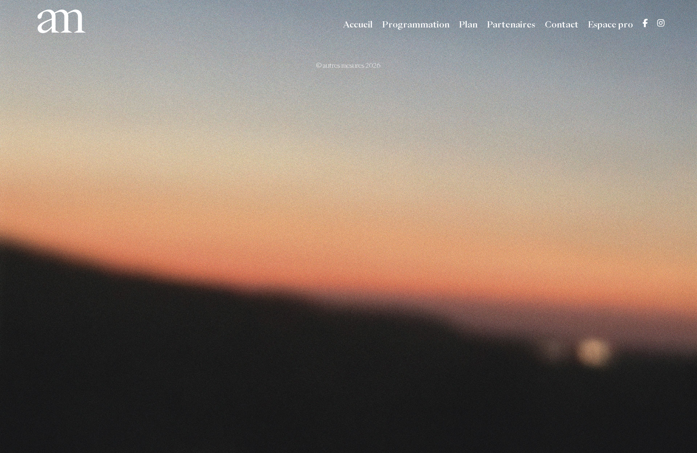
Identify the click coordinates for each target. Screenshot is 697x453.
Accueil (358, 24)
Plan (468, 24)
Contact (561, 24)
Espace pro (610, 24)
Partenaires (511, 24)
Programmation (415, 24)
